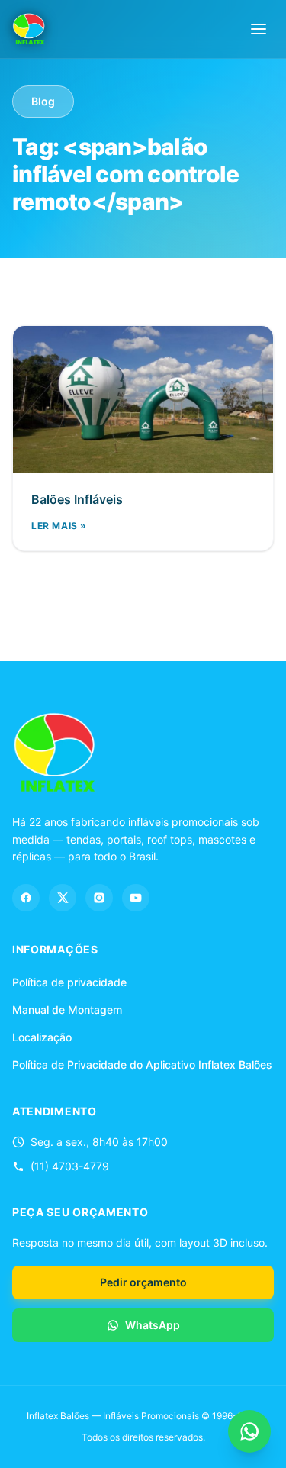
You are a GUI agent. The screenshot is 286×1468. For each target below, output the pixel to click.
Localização (42, 1037)
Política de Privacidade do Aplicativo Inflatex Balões (142, 1064)
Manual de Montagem (67, 1009)
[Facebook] (26, 897)
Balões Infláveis (77, 499)
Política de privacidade (69, 982)
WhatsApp (152, 1324)
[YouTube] (135, 897)
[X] (62, 897)
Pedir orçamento (143, 1282)
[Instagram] (99, 897)
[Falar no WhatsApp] (249, 1431)
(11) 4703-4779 (70, 1166)
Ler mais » (59, 525)
